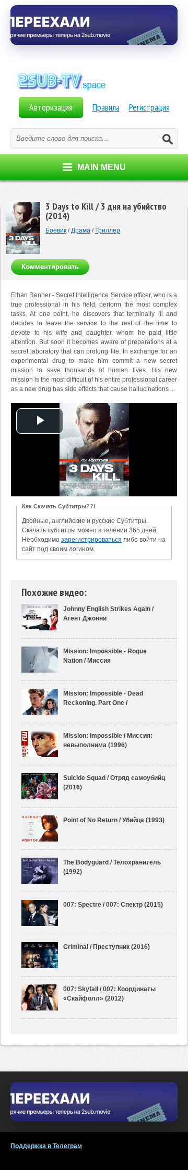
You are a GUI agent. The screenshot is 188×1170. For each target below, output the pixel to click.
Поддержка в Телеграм (46, 1146)
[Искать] (167, 138)
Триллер (107, 230)
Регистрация (149, 107)
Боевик (55, 230)
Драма (80, 230)
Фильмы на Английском (94, 93)
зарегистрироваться (91, 539)
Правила (106, 107)
